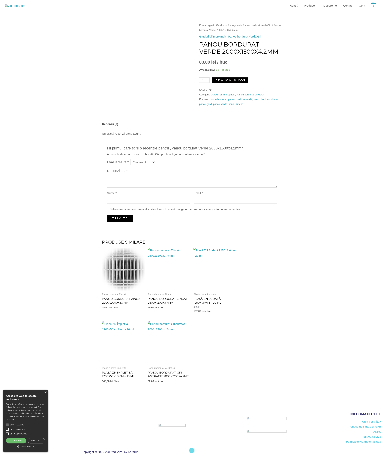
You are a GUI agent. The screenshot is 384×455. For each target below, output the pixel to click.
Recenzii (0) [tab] (110, 124)
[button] (25, 446)
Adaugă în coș (230, 80)
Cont (362, 5)
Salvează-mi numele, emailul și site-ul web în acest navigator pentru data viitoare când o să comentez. (175, 209)
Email (198, 193)
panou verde (220, 104)
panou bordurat (218, 99)
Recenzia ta (117, 171)
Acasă (294, 5)
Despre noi (330, 5)
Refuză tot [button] (36, 441)
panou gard (205, 104)
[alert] (25, 421)
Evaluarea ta (118, 162)
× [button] (45, 392)
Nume (112, 193)
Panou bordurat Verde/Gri (257, 25)
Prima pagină (206, 25)
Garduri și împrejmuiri (228, 25)
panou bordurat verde (240, 99)
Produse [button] (309, 5)
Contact (348, 5)
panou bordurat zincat (266, 99)
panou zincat (235, 104)
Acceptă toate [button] (16, 441)
